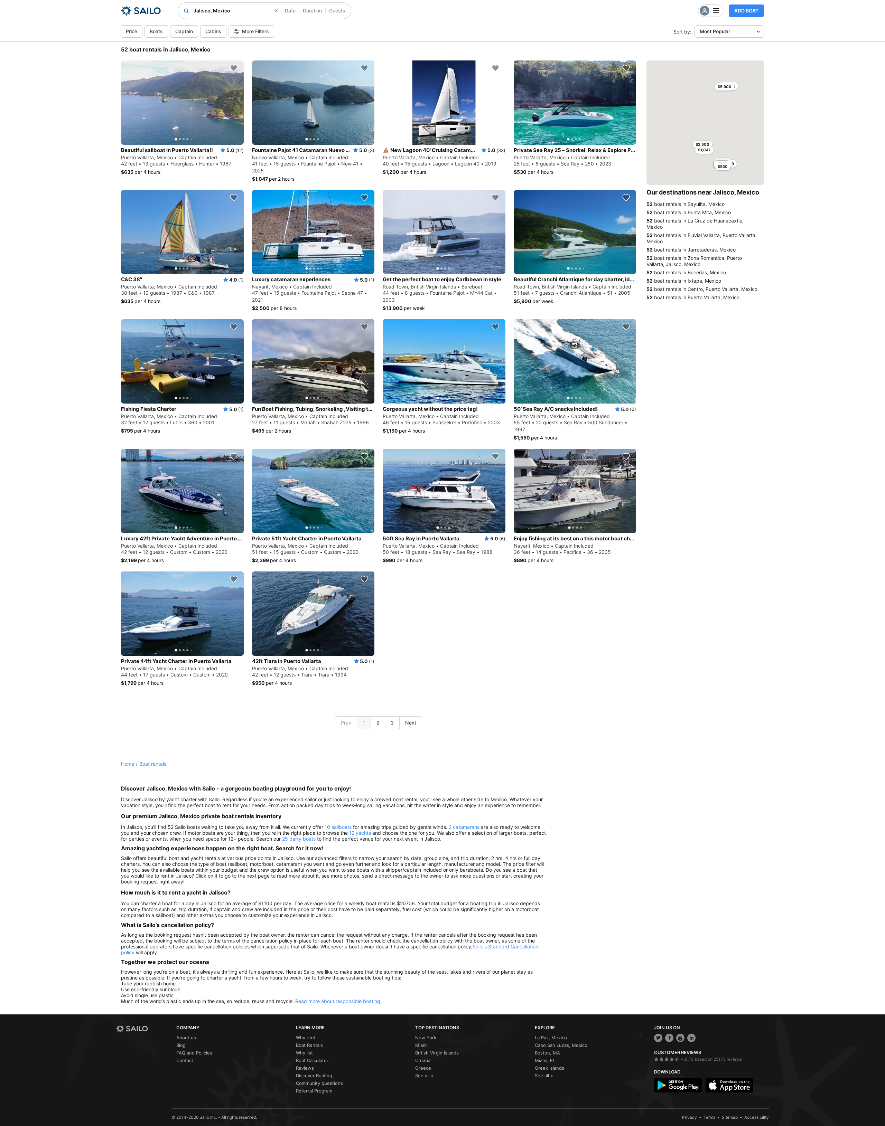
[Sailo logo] (143, 1029)
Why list (304, 1053)
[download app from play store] (678, 1085)
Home (127, 764)
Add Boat (746, 10)
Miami (421, 1045)
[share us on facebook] (669, 1038)
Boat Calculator (312, 1060)
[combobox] (235, 11)
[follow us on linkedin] (691, 1038)
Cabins (213, 31)
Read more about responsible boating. (338, 1001)
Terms (709, 1117)
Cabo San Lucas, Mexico (561, 1045)
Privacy (689, 1117)
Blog (181, 1045)
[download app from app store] (729, 1085)
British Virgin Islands (437, 1053)
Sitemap (730, 1117)
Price (131, 31)
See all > (424, 1075)
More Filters (255, 31)
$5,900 (725, 86)
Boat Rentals (309, 1045)
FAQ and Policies (194, 1053)
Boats (156, 31)
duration (312, 10)
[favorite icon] (233, 68)
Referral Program (314, 1091)
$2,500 (702, 144)
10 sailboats (338, 827)
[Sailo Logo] (141, 11)
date (290, 10)
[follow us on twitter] (658, 1038)
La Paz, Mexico (551, 1037)
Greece (423, 1068)
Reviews (305, 1068)
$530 (723, 166)
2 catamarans (464, 827)
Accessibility (756, 1117)
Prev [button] (346, 723)
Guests (337, 10)
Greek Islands (549, 1068)
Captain (184, 31)
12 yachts (360, 833)
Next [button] (410, 723)
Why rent (306, 1037)
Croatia (422, 1060)
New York (425, 1037)
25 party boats (299, 839)
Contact (184, 1060)
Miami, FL (545, 1060)
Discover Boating (314, 1075)
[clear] (276, 10)
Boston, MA (547, 1053)
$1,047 (704, 150)
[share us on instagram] (680, 1038)
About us (186, 1037)
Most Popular (715, 31)
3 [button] (392, 723)
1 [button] (364, 723)
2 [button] (377, 723)
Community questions (319, 1083)
